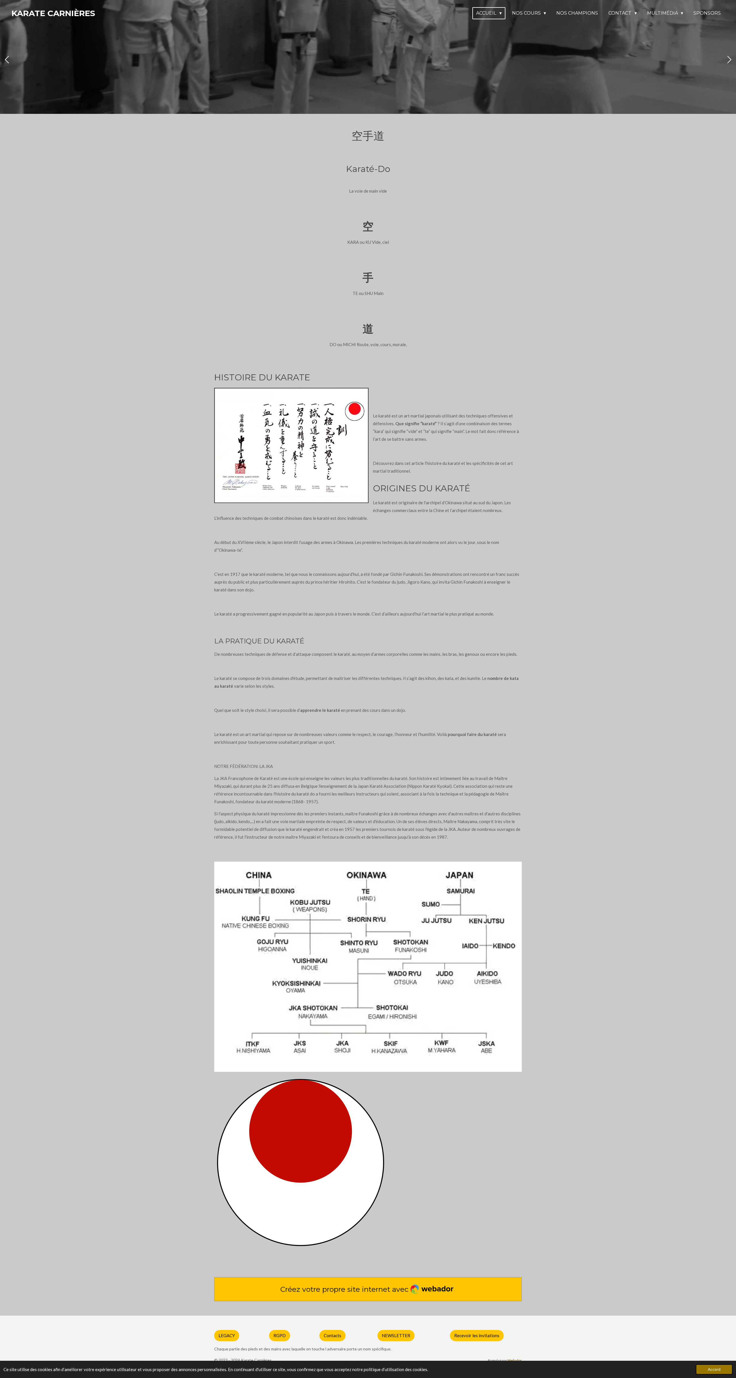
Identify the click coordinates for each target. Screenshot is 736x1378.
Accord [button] (714, 1369)
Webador (514, 1360)
